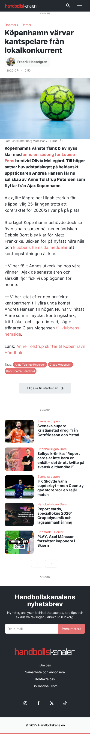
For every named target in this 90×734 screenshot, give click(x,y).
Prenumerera (71, 629)
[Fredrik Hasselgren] (11, 61)
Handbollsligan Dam (52, 449)
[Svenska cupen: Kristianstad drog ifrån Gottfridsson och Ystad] (19, 431)
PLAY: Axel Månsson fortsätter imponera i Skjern (56, 541)
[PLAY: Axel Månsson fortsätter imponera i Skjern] (19, 542)
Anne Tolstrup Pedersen (30, 364)
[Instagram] (25, 703)
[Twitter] (51, 703)
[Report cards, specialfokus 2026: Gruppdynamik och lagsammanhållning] (19, 514)
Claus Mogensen (60, 364)
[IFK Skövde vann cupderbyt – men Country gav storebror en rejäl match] (19, 486)
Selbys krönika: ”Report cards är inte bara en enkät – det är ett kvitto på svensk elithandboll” (60, 460)
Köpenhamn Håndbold (20, 371)
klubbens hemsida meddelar (40, 247)
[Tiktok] (65, 703)
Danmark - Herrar (50, 532)
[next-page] (51, 563)
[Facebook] (38, 703)
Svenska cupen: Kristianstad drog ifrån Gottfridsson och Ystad (58, 430)
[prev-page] (37, 563)
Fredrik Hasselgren (32, 62)
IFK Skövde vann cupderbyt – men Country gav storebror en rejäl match (60, 488)
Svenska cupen (48, 421)
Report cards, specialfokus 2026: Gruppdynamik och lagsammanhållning (54, 516)
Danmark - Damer (18, 25)
